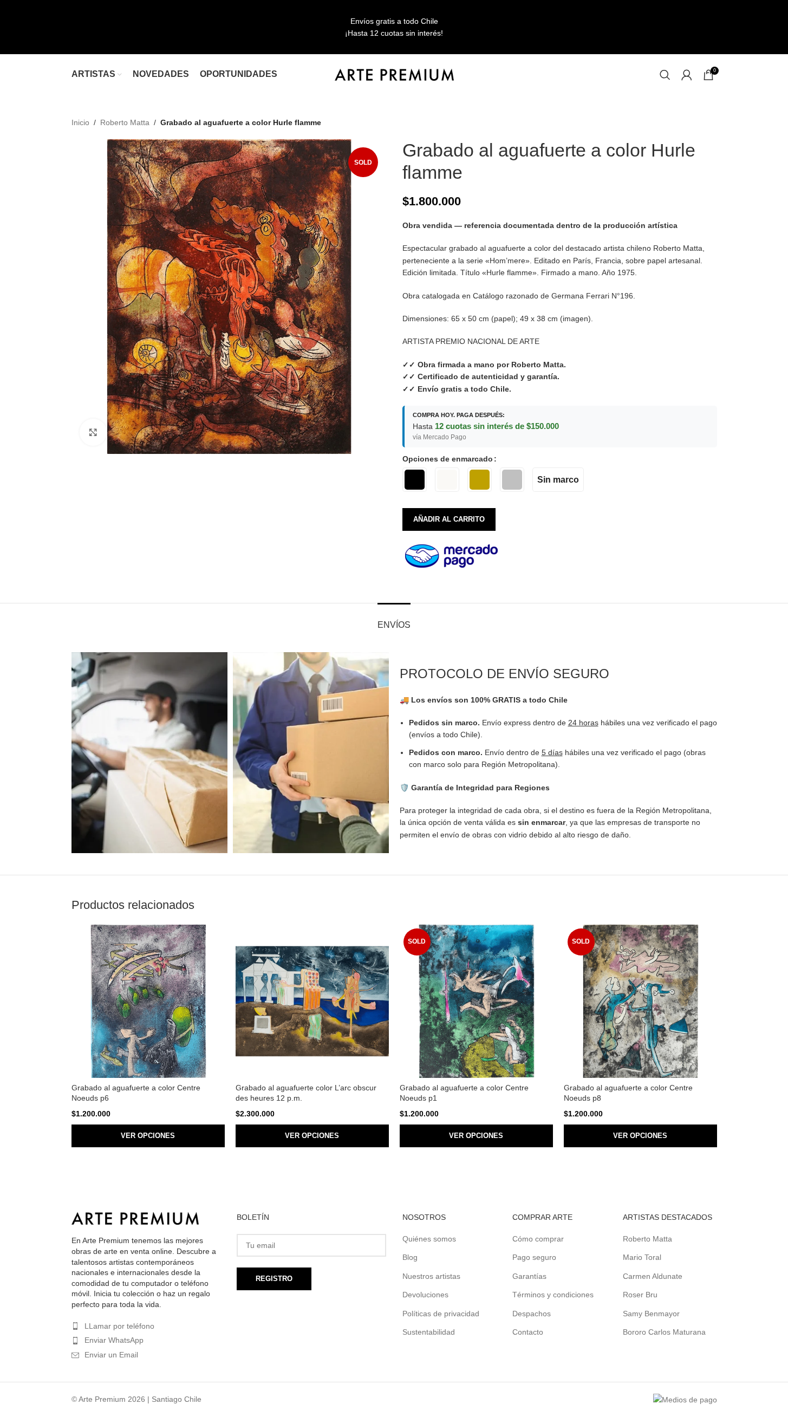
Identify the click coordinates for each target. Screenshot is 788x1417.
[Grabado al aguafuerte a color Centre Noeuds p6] (148, 1001)
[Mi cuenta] (687, 75)
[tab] (394, 619)
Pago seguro (534, 1257)
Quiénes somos (429, 1238)
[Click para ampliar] (93, 432)
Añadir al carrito (449, 519)
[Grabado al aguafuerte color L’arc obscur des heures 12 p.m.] (312, 1001)
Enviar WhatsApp (114, 1340)
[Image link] (135, 1217)
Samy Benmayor (651, 1313)
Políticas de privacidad (440, 1313)
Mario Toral (642, 1257)
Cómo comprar (538, 1238)
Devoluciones (425, 1294)
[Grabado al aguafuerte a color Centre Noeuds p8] (640, 1001)
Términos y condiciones (553, 1294)
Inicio (80, 122)
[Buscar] (665, 75)
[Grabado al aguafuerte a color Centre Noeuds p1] (476, 1001)
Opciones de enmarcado (447, 458)
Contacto (527, 1332)
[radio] (414, 479)
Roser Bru (640, 1294)
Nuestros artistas (431, 1276)
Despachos (531, 1313)
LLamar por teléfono (119, 1326)
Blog (410, 1257)
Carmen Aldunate (652, 1276)
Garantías (529, 1276)
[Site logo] (394, 73)
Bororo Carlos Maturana (664, 1332)
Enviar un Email (111, 1354)
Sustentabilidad (428, 1332)
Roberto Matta (124, 122)
